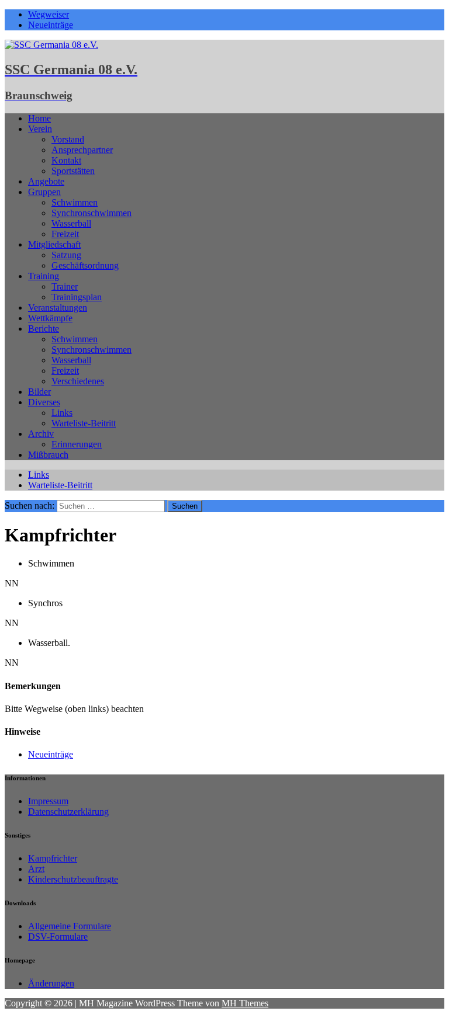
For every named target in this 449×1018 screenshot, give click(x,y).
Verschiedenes (77, 381)
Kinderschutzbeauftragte (73, 879)
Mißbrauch (48, 455)
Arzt (36, 869)
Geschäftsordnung (85, 265)
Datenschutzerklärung (68, 812)
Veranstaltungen (57, 307)
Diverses (44, 402)
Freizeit (65, 234)
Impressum (48, 801)
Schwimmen (74, 202)
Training (43, 276)
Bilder (39, 392)
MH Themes (245, 1003)
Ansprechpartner (82, 150)
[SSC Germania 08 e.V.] (51, 45)
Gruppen (44, 192)
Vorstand (67, 139)
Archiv (41, 434)
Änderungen (51, 983)
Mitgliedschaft (54, 244)
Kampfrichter (52, 858)
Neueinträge (50, 25)
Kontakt (66, 160)
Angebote (46, 181)
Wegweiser (48, 14)
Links (61, 413)
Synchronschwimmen (91, 213)
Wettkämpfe (50, 318)
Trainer (64, 286)
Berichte (43, 328)
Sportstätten (73, 171)
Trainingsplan (76, 297)
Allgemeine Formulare (69, 926)
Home (39, 118)
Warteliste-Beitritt (83, 423)
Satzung (66, 255)
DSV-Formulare (58, 936)
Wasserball (71, 223)
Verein (40, 129)
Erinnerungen (76, 444)
